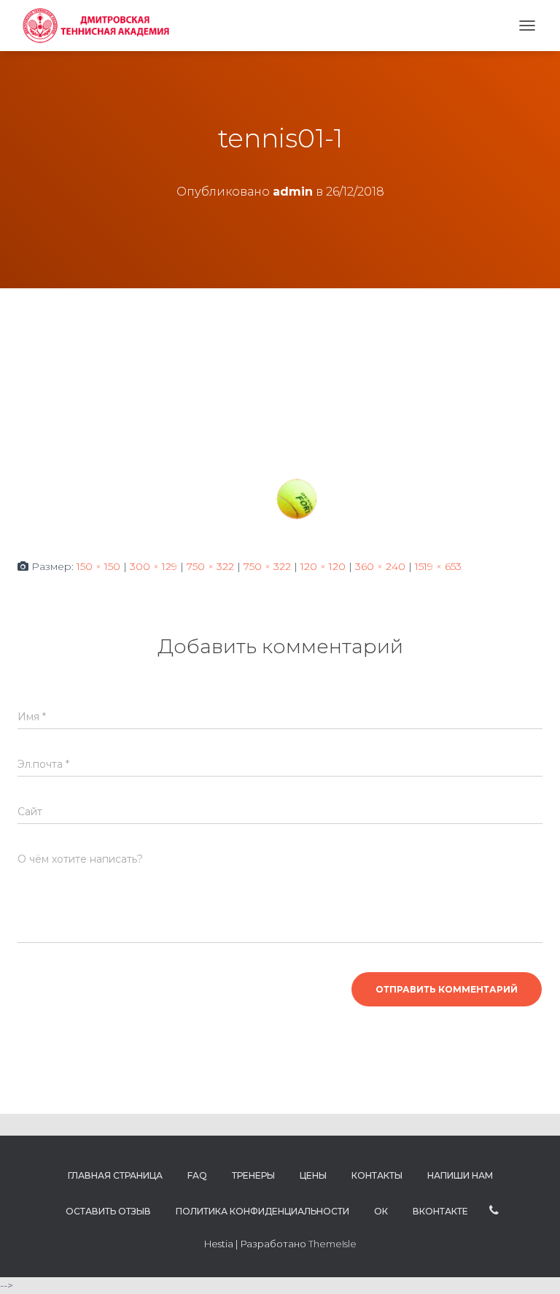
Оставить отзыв (108, 1211)
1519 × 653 (438, 566)
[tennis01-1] (280, 422)
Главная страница (115, 1175)
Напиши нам (460, 1175)
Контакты (376, 1175)
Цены (313, 1175)
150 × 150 (98, 566)
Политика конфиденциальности (262, 1211)
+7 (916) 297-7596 (494, 1211)
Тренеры (253, 1175)
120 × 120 (323, 566)
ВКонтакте (440, 1211)
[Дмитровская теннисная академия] (100, 25)
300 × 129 (153, 566)
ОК (381, 1211)
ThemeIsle (332, 1243)
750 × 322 (210, 566)
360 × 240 (380, 566)
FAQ (197, 1175)
